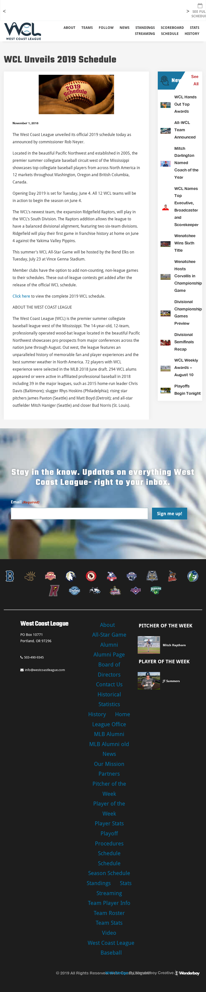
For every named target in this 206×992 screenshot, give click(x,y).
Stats (126, 883)
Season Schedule (109, 873)
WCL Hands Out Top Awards (185, 104)
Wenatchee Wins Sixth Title (184, 242)
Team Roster (109, 913)
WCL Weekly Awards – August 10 (186, 367)
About (69, 28)
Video (109, 933)
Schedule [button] (170, 34)
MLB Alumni (109, 734)
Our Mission (109, 764)
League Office (109, 724)
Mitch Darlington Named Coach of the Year (186, 162)
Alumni (109, 645)
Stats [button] (194, 28)
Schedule (109, 853)
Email (25, 502)
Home (122, 714)
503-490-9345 (34, 657)
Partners (109, 774)
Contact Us (109, 684)
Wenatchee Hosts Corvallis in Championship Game (188, 276)
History (192, 34)
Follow (106, 28)
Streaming (145, 34)
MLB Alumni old (109, 744)
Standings (145, 28)
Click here (21, 296)
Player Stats (109, 823)
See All (194, 80)
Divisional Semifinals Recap (184, 341)
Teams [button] (87, 28)
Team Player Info (109, 903)
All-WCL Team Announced (185, 129)
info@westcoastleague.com (45, 670)
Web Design (116, 972)
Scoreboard (172, 28)
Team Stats (109, 923)
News (124, 28)
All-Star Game (109, 635)
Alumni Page (109, 654)
